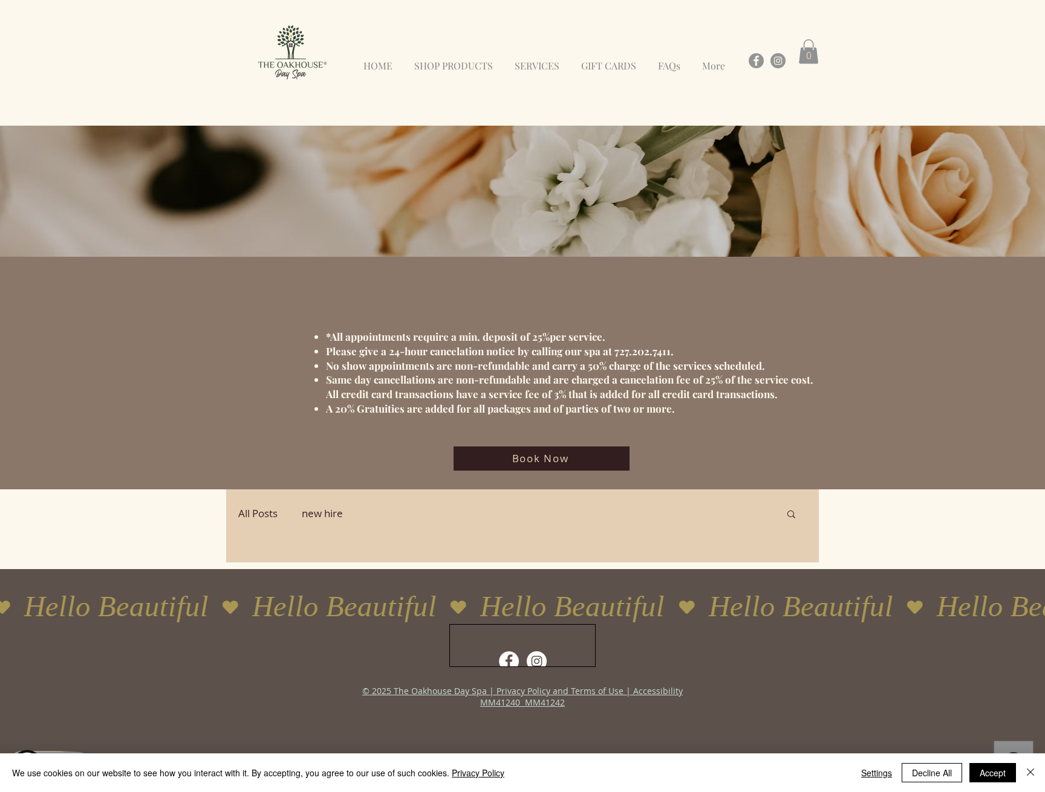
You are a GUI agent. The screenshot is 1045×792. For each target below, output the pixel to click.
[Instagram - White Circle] (537, 661)
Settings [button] (876, 773)
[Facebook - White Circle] (509, 661)
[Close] (1030, 772)
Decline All (932, 773)
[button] (808, 51)
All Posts (258, 513)
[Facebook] (756, 60)
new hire (322, 513)
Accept (993, 773)
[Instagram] (778, 60)
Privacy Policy (478, 773)
